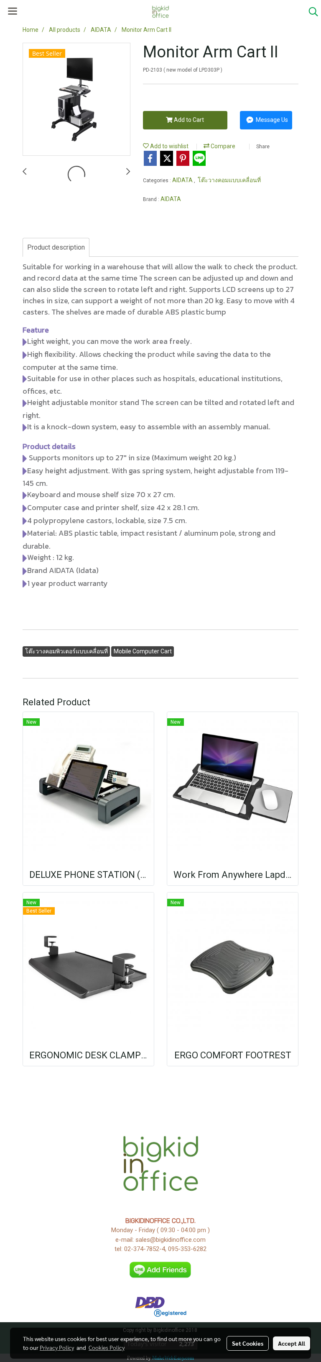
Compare (222, 146)
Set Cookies (247, 1343)
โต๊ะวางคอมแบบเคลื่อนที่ (229, 180)
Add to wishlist (169, 146)
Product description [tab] (56, 247)
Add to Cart (188, 119)
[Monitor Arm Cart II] (76, 99)
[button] (310, 11)
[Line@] (161, 1269)
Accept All (291, 1343)
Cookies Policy (107, 1347)
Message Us (271, 119)
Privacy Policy (57, 1347)
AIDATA (183, 180)
